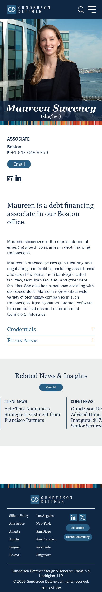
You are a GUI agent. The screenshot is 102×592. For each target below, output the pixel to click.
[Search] (80, 10)
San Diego (43, 531)
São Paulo (43, 547)
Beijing (14, 547)
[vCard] (10, 178)
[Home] (28, 9)
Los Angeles (45, 516)
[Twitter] (82, 517)
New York (43, 523)
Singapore (43, 555)
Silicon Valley (19, 516)
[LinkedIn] (18, 178)
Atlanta (14, 531)
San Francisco (46, 539)
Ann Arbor (17, 523)
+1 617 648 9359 (29, 152)
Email (19, 164)
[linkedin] (73, 517)
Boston (14, 147)
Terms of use (51, 587)
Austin (14, 539)
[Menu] (90, 10)
